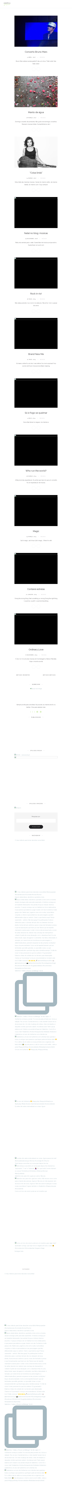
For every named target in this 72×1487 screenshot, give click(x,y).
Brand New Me (36, 354)
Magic (36, 531)
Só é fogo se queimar (36, 412)
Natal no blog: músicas (36, 233)
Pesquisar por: (36, 816)
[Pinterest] (32, 712)
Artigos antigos (49, 675)
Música (42, 57)
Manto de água (36, 112)
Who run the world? (36, 470)
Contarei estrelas (36, 589)
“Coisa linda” (36, 172)
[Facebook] (30, 712)
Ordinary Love (36, 649)
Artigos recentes (23, 675)
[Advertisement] (36, 733)
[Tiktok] (37, 712)
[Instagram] (34, 712)
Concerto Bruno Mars (36, 51)
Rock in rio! (36, 293)
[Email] (41, 712)
